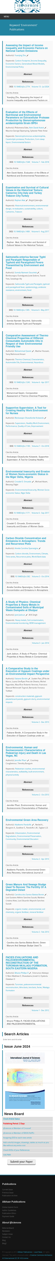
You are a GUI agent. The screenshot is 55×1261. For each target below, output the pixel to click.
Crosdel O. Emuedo (23, 482)
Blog (4, 1240)
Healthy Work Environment (37, 423)
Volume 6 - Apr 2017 (40, 382)
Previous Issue (7, 1193)
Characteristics (37, 360)
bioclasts (32, 987)
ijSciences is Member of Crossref (17, 1128)
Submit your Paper (21, 1162)
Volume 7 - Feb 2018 (40, 162)
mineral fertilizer (37, 912)
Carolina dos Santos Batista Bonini (29, 895)
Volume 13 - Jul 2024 (40, 87)
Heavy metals (20, 620)
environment (20, 290)
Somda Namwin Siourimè (26, 273)
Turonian (19, 985)
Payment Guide (8, 1216)
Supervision (20, 423)
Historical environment (25, 206)
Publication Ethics (9, 1213)
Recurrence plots (23, 557)
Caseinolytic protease (15, 139)
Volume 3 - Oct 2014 (40, 577)
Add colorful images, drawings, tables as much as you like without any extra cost (26, 1144)
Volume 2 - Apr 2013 (40, 859)
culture (40, 209)
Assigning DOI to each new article (17, 1138)
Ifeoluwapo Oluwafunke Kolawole (29, 418)
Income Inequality (38, 61)
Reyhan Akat (20, 200)
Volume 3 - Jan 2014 (40, 643)
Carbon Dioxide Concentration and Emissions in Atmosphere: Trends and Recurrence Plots (26, 540)
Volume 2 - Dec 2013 (40, 722)
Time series (10, 557)
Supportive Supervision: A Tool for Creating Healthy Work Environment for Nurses (27, 410)
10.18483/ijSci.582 (22, 577)
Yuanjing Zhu (20, 56)
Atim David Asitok (36, 128)
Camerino (10, 212)
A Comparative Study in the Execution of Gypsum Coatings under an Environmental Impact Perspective (27, 671)
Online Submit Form (10, 1207)
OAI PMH (7, 1155)
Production (29, 139)
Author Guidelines (9, 1210)
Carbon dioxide (21, 554)
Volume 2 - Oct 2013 (40, 795)
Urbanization (20, 833)
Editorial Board (8, 1228)
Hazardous (38, 363)
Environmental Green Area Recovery (27, 820)
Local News (38, 1252)
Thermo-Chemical (23, 360)
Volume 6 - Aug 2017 (40, 232)
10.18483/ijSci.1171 (22, 513)
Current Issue (7, 1190)
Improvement (37, 426)
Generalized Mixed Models (33, 64)
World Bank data (39, 557)
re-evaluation (18, 209)
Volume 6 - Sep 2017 (40, 513)
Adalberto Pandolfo (23, 825)
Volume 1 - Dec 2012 (40, 1011)
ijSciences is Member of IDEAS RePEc (18, 1133)
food (29, 290)
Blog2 (4, 1243)
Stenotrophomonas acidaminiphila (30, 136)
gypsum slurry (30, 699)
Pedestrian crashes (23, 769)
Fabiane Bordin (21, 679)
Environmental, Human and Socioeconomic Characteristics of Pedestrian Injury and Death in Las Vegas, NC (26, 751)
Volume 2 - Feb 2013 (40, 932)
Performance (11, 426)
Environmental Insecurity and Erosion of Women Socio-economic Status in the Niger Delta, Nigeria (28, 474)
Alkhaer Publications (25, 1252)
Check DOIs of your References (16, 1150)
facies (39, 987)
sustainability (30, 209)
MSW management (37, 623)
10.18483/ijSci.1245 (22, 382)
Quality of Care (24, 426)
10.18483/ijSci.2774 (22, 87)
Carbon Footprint (22, 61)
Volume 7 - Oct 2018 (40, 446)
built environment (36, 772)
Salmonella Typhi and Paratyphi (28, 284)
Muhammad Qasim (23, 351)
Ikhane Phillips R (22, 973)
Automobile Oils (13, 363)
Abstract (28, 74)
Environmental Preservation (29, 836)
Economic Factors (13, 64)
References (27, 81)
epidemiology (31, 287)
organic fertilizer (22, 912)
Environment (34, 554)
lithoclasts (23, 987)
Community (11, 839)
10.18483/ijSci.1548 (22, 162)
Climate (44, 554)
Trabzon (18, 212)
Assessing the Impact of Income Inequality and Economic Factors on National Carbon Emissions (27, 47)
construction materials (24, 696)
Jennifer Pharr (21, 760)
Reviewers (6, 1231)
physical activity (12, 775)
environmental (35, 909)
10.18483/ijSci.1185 (22, 446)
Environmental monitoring (17, 623)
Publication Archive (9, 1196)
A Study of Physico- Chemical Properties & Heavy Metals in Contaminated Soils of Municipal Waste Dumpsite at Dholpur (25, 606)
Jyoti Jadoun (20, 615)
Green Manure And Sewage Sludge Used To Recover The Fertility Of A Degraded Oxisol (26, 887)
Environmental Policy (15, 67)
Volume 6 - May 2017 (40, 310)
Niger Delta (25, 493)
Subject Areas (7, 1234)
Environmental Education (27, 839)
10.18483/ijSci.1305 (21, 310)
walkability (23, 772)
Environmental (26, 363)
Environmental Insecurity (26, 490)
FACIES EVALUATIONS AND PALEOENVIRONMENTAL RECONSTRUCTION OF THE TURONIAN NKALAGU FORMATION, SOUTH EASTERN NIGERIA (27, 962)
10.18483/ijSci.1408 (21, 232)
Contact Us (6, 1237)
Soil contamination (35, 620)
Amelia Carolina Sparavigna (26, 548)
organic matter (21, 909)
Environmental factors (21, 142)
